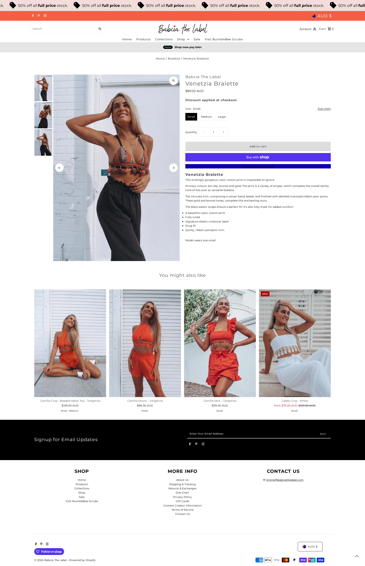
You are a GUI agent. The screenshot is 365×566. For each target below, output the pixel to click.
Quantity (191, 132)
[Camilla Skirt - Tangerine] (220, 343)
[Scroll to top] (357, 556)
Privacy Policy (182, 497)
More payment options (258, 166)
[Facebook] (32, 16)
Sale (197, 39)
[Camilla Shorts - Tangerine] (145, 343)
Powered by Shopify (82, 560)
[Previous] (59, 168)
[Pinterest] (38, 16)
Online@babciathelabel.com (285, 480)
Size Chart (182, 492)
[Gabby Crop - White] (295, 343)
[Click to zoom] (173, 80)
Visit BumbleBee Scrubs (224, 39)
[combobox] (63, 28)
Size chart (324, 108)
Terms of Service (182, 509)
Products (143, 39)
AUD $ (324, 15)
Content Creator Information (182, 505)
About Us (182, 480)
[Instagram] (44, 16)
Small (191, 116)
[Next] (173, 168)
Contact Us (182, 514)
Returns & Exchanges (182, 488)
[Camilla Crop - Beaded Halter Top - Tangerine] (70, 343)
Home (127, 39)
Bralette (174, 58)
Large (221, 116)
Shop (181, 39)
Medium (206, 116)
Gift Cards (182, 501)
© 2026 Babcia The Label (50, 560)
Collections (164, 39)
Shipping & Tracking (182, 484)
